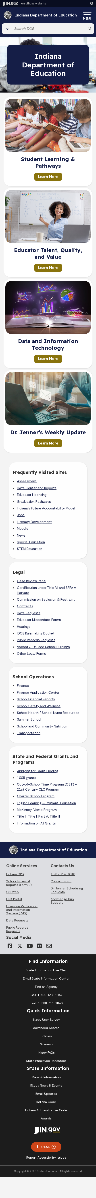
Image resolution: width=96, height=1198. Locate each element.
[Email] (49, 946)
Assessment (27, 481)
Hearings (24, 626)
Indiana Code (46, 1102)
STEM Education (29, 549)
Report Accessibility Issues (46, 1158)
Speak (45, 1147)
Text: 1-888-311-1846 (46, 1003)
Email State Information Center (46, 978)
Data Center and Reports (36, 488)
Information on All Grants (36, 823)
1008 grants (26, 778)
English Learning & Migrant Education (46, 803)
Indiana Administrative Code (46, 1110)
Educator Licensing (32, 495)
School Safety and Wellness (39, 706)
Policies (46, 1036)
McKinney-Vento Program (37, 810)
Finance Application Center (38, 692)
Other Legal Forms (31, 653)
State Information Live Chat (46, 970)
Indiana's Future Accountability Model (46, 508)
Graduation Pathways (34, 501)
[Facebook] (9, 946)
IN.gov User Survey (46, 1020)
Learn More (48, 176)
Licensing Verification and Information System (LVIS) (22, 909)
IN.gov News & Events (46, 1085)
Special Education (31, 542)
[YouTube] (29, 946)
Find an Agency (46, 987)
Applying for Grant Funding (37, 771)
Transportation (28, 733)
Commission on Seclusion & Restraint (46, 599)
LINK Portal (14, 899)
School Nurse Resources (60, 713)
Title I (21, 816)
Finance (23, 685)
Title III (55, 816)
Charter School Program (35, 796)
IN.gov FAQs (46, 1053)
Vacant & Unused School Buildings (43, 647)
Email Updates (46, 1094)
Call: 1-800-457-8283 (46, 995)
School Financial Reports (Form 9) (19, 883)
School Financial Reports (36, 699)
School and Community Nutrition (42, 726)
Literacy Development (34, 522)
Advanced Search (46, 1028)
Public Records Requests (36, 640)
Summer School (29, 719)
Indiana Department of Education (46, 15)
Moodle (22, 528)
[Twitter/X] (19, 946)
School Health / (29, 713)
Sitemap (46, 1044)
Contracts (25, 606)
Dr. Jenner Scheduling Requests (67, 890)
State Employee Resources (46, 1061)
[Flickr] (39, 946)
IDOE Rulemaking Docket (35, 633)
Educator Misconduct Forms (39, 620)
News (21, 535)
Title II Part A (38, 816)
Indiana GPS (15, 874)
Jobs (21, 515)
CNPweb (12, 892)
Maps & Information (46, 1077)
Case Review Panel (31, 581)
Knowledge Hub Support (62, 901)
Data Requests (28, 613)
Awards (46, 1118)
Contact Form (61, 881)
